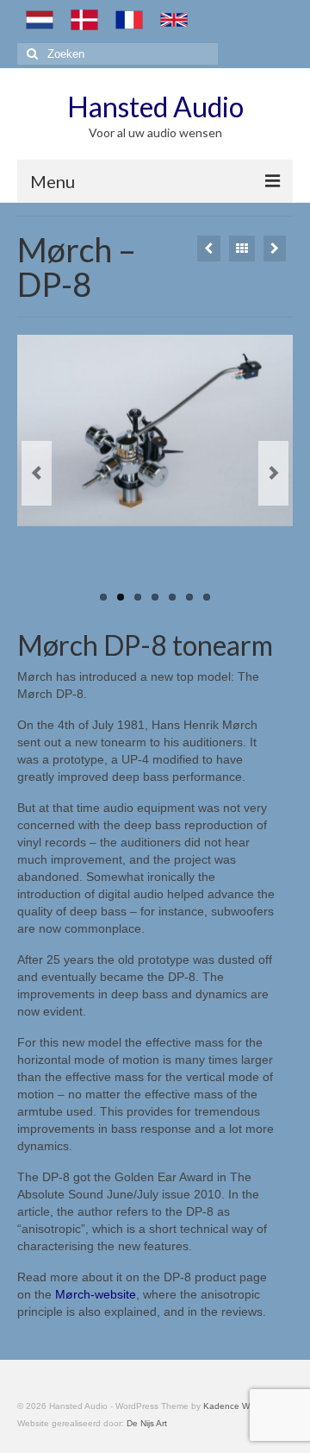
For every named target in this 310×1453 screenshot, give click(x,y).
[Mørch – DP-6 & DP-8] (275, 248)
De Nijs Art (147, 1423)
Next (273, 473)
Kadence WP (229, 1406)
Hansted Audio (155, 106)
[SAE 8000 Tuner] (208, 248)
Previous (37, 473)
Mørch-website (95, 1294)
